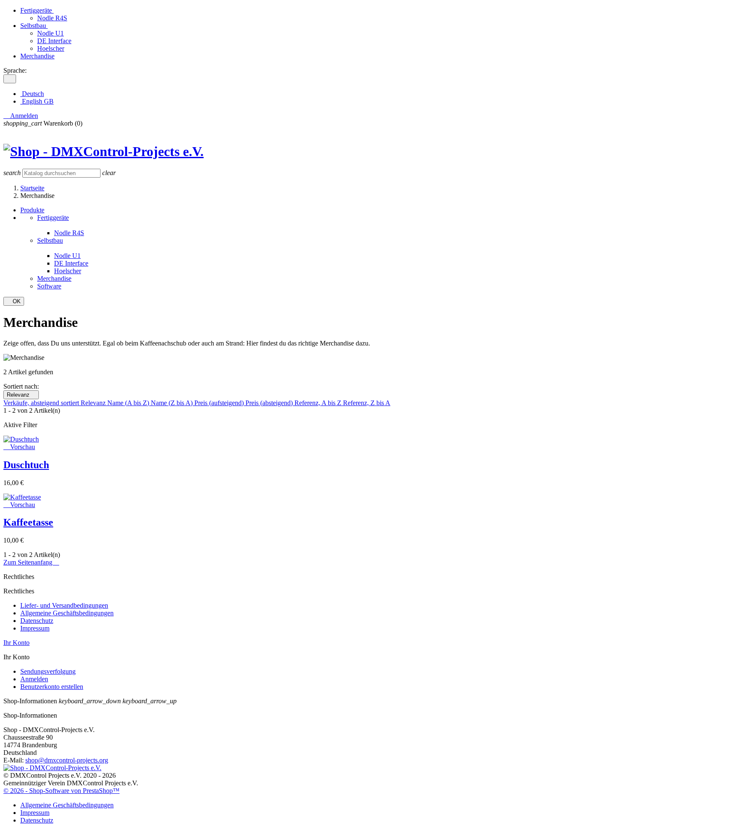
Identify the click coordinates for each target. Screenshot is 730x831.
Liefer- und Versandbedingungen (64, 605)
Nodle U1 (50, 33)
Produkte (32, 210)
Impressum (34, 628)
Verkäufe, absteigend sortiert (42, 402)
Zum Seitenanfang (31, 562)
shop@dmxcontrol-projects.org (66, 760)
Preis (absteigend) (269, 402)
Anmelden (34, 679)
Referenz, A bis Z (318, 402)
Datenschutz (36, 620)
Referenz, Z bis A (366, 402)
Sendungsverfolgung (48, 671)
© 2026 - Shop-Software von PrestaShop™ (61, 790)
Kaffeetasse (28, 522)
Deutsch (32, 93)
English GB (37, 101)
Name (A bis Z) (129, 402)
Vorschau (19, 446)
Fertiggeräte (37, 10)
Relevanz (21, 395)
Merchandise (37, 56)
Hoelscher (50, 48)
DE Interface (54, 40)
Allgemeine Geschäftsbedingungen (67, 613)
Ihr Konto (16, 642)
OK (14, 301)
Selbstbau (34, 25)
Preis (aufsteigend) (219, 402)
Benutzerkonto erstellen (51, 686)
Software (49, 286)
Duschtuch (26, 464)
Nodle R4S (52, 18)
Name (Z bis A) (172, 402)
